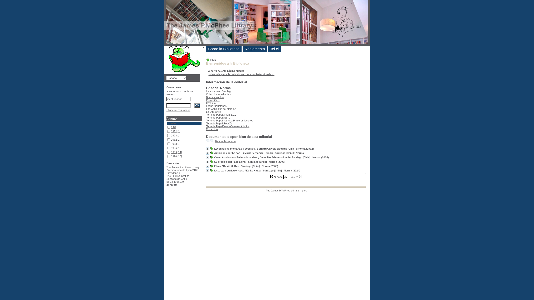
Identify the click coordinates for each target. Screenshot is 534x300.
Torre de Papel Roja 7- (219, 123)
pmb (304, 190)
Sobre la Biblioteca (223, 49)
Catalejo (211, 103)
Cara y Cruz (213, 100)
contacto (172, 184)
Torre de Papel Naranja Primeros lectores (229, 120)
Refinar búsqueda (225, 141)
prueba (172, 123)
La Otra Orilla (213, 111)
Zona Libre (212, 129)
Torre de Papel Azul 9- (218, 117)
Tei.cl (274, 49)
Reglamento (255, 49)
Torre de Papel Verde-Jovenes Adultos (227, 126)
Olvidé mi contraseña (178, 110)
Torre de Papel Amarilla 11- (221, 114)
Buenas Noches (215, 97)
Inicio (212, 59)
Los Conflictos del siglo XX (221, 109)
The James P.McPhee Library (282, 190)
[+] (207, 149)
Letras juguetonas (216, 106)
